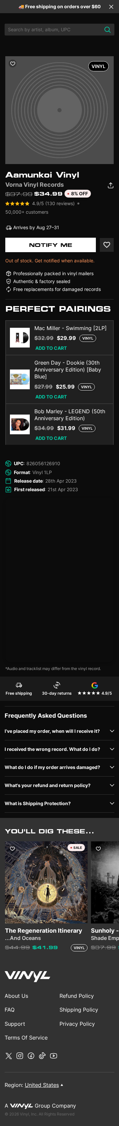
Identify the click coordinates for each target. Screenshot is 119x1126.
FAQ (10, 1009)
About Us (16, 996)
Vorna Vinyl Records (34, 184)
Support (15, 1023)
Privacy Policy (77, 1023)
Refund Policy (77, 996)
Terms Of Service (26, 1037)
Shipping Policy (79, 1009)
